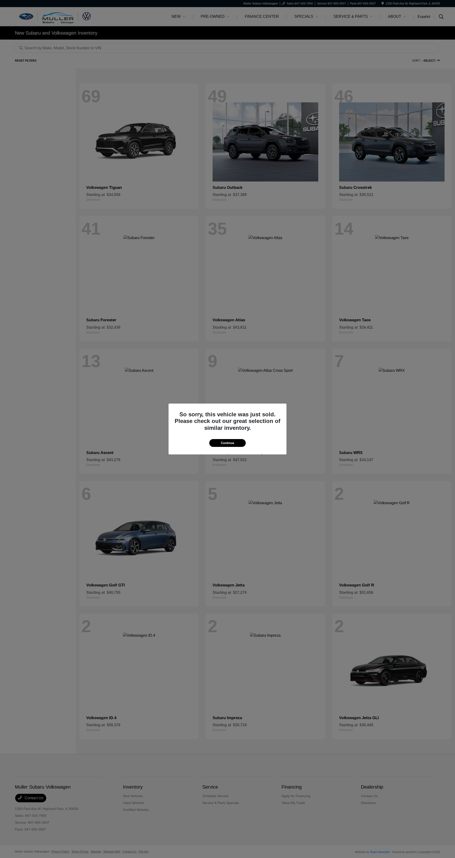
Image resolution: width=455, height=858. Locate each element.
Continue (227, 443)
